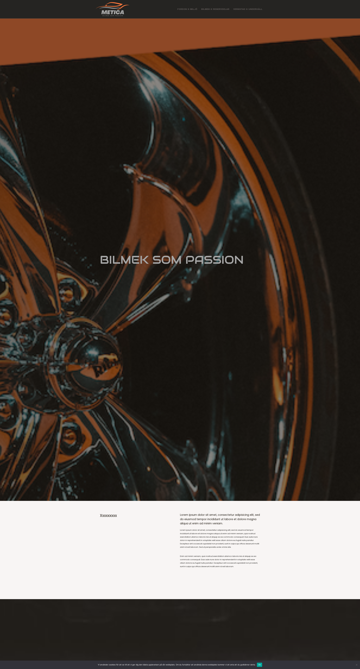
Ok (259, 665)
